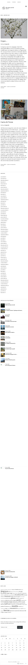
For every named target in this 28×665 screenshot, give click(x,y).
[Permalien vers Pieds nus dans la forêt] (3, 305)
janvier (11, 600)
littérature (15, 601)
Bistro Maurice (16, 591)
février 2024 (3, 183)
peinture (2, 604)
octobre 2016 (3, 262)
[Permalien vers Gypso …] (14, 38)
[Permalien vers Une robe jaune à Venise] (3, 415)
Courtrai (13, 595)
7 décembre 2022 (8, 347)
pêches (10, 606)
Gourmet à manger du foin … (11, 354)
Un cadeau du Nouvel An (10, 343)
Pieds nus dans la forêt (10, 304)
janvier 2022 (3, 197)
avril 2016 (2, 273)
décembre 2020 (4, 208)
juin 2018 (2, 238)
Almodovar (6, 589)
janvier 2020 (3, 217)
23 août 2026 (7, 303)
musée (23, 601)
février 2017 (3, 257)
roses (6, 608)
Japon (14, 600)
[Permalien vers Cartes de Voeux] (14, 119)
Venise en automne (14, 610)
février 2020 (3, 215)
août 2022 (3, 192)
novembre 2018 (4, 231)
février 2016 (3, 276)
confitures (6, 595)
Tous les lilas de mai (9, 468)
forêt (12, 596)
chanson (20, 593)
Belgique (4, 591)
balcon (22, 589)
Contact (19, 2)
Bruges (21, 591)
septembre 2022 (4, 190)
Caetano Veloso (15, 593)
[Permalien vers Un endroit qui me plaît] (3, 349)
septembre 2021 (4, 199)
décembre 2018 (4, 229)
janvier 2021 (3, 206)
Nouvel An (11, 603)
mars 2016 (3, 275)
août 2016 (3, 266)
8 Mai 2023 (7, 336)
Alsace (13, 589)
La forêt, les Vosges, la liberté (11, 577)
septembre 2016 (4, 264)
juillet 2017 (3, 252)
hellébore (20, 598)
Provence (6, 606)
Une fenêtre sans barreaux (10, 321)
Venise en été (23, 610)
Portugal (23, 604)
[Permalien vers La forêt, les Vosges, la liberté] (3, 578)
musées (2, 603)
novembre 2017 (4, 247)
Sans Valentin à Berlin (9, 332)
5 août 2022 (7, 358)
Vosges (2, 612)
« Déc (2, 654)
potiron (26, 604)
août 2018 (3, 236)
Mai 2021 (2, 203)
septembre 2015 (4, 285)
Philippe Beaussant (14, 604)
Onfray (17, 603)
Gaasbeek (2, 598)
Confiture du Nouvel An (10, 571)
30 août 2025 (7, 309)
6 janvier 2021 (3, 164)
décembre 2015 (4, 280)
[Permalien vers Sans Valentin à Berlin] (3, 333)
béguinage (9, 593)
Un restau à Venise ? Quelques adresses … (14, 310)
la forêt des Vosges (7, 601)
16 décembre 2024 (8, 320)
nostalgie (6, 603)
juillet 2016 (3, 268)
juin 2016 (2, 269)
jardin (18, 600)
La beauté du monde (9, 326)
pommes (19, 604)
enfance (2, 596)
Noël (14, 603)
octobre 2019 (3, 220)
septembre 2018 (4, 234)
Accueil (8, 2)
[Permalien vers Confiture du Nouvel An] (3, 572)
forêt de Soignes (16, 596)
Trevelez (2, 610)
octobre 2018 (3, 232)
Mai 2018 (2, 239)
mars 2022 (3, 196)
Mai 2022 (2, 194)
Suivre (19, 627)
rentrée (19, 606)
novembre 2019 (4, 218)
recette (15, 606)
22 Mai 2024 (7, 325)
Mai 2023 (2, 185)
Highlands (7, 600)
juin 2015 (2, 290)
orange (20, 603)
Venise (6, 610)
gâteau (13, 598)
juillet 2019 (3, 222)
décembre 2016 (4, 260)
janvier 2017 (3, 259)
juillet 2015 (3, 289)
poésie (2, 606)
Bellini (9, 591)
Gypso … (4, 41)
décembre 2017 (4, 245)
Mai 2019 (2, 224)
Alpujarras (9, 589)
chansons (24, 593)
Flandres (7, 596)
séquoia (19, 608)
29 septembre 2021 (8, 576)
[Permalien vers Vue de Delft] (3, 338)
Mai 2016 (2, 271)
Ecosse (25, 595)
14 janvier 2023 (8, 342)
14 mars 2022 (7, 467)
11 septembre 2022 (8, 353)
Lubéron (19, 601)
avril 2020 (3, 213)
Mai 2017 (2, 253)
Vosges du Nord (7, 612)
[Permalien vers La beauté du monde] (3, 327)
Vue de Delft (7, 337)
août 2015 (3, 287)
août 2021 (3, 201)
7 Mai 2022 (7, 364)
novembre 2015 (4, 282)
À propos (14, 2)
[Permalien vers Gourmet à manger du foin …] (3, 355)
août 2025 (3, 178)
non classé (2, 87)
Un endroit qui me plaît (10, 348)
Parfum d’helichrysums (10, 359)
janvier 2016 (3, 278)
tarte (22, 608)
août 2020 (3, 211)
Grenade (6, 598)
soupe (9, 608)
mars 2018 (3, 241)
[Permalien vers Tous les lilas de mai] (3, 518)
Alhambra (2, 589)
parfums (23, 603)
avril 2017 (2, 255)
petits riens (7, 604)
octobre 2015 (3, 283)
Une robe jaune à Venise (10, 365)
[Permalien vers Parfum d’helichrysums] (3, 360)
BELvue (12, 591)
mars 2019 (3, 225)
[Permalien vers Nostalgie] (3, 316)
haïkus (17, 598)
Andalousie (18, 589)
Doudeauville (19, 595)
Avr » (5, 654)
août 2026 (3, 176)
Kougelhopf (23, 600)
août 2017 (3, 250)
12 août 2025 (7, 314)
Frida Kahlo (22, 596)
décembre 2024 (4, 180)
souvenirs (14, 608)
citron (2, 595)
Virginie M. (7, 44)
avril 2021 (2, 204)
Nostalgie (7, 315)
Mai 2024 (2, 182)
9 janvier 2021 (3, 86)
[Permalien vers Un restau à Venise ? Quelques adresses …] (3, 311)
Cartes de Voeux (7, 122)
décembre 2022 (4, 189)
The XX (24, 608)
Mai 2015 (2, 292)
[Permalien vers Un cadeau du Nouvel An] (3, 344)
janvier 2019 (3, 227)
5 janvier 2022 (7, 570)
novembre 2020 (4, 210)
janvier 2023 (3, 187)
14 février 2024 (7, 331)
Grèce (9, 598)
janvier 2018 (3, 243)
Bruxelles (4, 593)
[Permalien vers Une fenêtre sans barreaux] (3, 322)
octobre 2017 (3, 248)
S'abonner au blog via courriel (8, 618)
